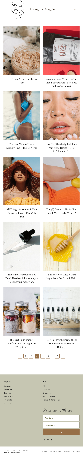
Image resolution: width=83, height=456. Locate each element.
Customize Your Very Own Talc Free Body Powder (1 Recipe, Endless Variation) (61, 83)
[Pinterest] (44, 439)
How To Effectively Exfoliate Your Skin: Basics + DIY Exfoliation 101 (61, 148)
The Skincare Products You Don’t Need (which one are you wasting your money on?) (21, 278)
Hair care (7, 393)
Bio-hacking (8, 396)
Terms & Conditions (51, 400)
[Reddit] (51, 439)
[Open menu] (75, 9)
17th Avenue (75, 451)
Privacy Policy (49, 396)
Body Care (7, 389)
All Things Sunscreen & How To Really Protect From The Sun (21, 213)
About (45, 386)
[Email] (48, 439)
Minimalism (8, 403)
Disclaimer (47, 393)
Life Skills (7, 400)
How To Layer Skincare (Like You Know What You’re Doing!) (61, 343)
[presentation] (21, 50)
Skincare (7, 386)
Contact (46, 389)
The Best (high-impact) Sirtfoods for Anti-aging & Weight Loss (22, 343)
